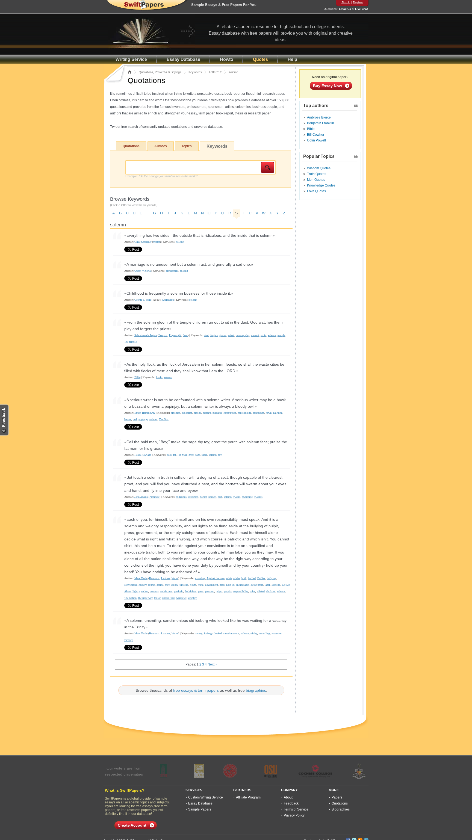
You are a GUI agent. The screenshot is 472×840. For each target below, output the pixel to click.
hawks (127, 419)
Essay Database (183, 59)
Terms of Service (296, 809)
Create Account (132, 825)
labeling (276, 584)
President (154, 496)
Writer (156, 241)
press (200, 591)
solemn (180, 241)
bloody (197, 412)
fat (174, 454)
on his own (166, 591)
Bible (137, 377)
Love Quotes (316, 191)
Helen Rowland (142, 454)
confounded (229, 412)
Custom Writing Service (205, 797)
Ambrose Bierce (319, 117)
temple (281, 335)
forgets (214, 335)
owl (135, 419)
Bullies (261, 578)
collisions (181, 496)
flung (200, 584)
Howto (226, 59)
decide (160, 584)
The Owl (164, 419)
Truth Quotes (316, 174)
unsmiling (264, 633)
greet (191, 454)
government (211, 584)
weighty (192, 597)
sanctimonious (231, 633)
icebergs (208, 633)
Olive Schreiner (142, 241)
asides (236, 578)
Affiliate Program (248, 797)
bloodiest (187, 412)
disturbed (193, 496)
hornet (203, 496)
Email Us (345, 8)
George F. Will (142, 299)
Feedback (291, 803)
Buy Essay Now (327, 86)
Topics (187, 146)
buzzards (217, 412)
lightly (136, 591)
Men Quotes (316, 180)
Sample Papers (199, 809)
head (222, 584)
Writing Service (131, 59)
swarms (258, 496)
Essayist (162, 335)
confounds (258, 412)
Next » (212, 664)
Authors (160, 146)
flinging (183, 584)
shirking (270, 591)
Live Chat (361, 8)
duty (167, 584)
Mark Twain (141, 578)
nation (144, 591)
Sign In (345, 2)
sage (197, 454)
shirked (261, 591)
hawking (277, 412)
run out (255, 335)
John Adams (141, 496)
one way (154, 591)
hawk (269, 412)
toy (220, 454)
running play (242, 335)
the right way (145, 597)
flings (193, 584)
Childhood (168, 299)
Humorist (154, 578)
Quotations (131, 146)
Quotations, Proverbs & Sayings (160, 72)
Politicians (190, 591)
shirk (252, 591)
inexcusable (242, 584)
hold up (230, 584)
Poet (185, 335)
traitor (157, 597)
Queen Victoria (142, 270)
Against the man (215, 578)
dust (206, 335)
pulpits (228, 591)
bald (169, 454)
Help (292, 59)
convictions (130, 584)
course (151, 584)
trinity (253, 633)
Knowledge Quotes (321, 185)
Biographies (341, 809)
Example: (161, 176)
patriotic (178, 591)
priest (231, 335)
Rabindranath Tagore (145, 335)
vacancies (277, 633)
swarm (236, 496)
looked (218, 633)
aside (229, 578)
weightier (181, 597)
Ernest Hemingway (144, 412)
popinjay (143, 419)
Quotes (260, 59)
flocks (159, 377)
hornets (212, 496)
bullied (252, 578)
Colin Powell (316, 140)
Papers (337, 797)
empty (174, 584)
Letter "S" (215, 72)
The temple (130, 341)
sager (204, 454)
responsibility (240, 591)
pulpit (219, 591)
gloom (222, 335)
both (243, 578)
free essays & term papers (196, 690)
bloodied (175, 412)
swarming (247, 496)
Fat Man (182, 454)
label (267, 584)
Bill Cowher (315, 135)
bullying (271, 578)
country (142, 584)
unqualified (168, 597)
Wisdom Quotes (319, 168)
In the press (256, 584)
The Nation (130, 597)
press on (209, 591)
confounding (244, 412)
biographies (256, 690)
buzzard (207, 412)
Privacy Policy (294, 815)
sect (220, 496)
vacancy (128, 639)
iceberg (198, 633)
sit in (263, 335)
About (288, 797)
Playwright (175, 335)
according (200, 578)
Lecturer (165, 578)
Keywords (195, 72)
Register (358, 2)
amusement (172, 270)
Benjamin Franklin (320, 123)
